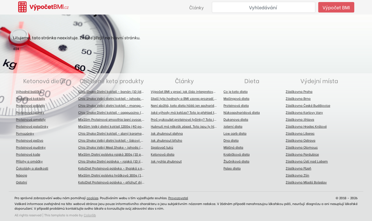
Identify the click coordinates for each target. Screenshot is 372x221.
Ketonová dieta (44, 80)
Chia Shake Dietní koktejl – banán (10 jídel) (111, 91)
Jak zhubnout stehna (167, 133)
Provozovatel (178, 197)
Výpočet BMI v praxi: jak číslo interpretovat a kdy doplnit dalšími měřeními (186, 91)
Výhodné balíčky (29, 91)
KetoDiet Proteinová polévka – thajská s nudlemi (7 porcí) (113, 168)
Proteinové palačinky (32, 126)
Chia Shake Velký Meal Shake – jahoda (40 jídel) (113, 147)
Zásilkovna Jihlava (300, 119)
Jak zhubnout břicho (166, 140)
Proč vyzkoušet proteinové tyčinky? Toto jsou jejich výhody (186, 119)
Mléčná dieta (233, 147)
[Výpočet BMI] (47, 7)
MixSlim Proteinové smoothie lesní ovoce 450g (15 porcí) (113, 119)
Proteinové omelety (31, 119)
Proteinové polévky (30, 105)
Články (196, 7)
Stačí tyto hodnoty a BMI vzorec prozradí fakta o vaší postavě (186, 98)
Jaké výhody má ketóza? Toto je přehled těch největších (186, 112)
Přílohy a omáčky (29, 161)
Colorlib (90, 215)
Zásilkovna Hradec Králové (306, 126)
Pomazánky (25, 133)
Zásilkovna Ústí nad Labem (307, 161)
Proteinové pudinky (31, 147)
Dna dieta (231, 140)
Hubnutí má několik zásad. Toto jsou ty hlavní (186, 126)
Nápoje (21, 175)
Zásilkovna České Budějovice (308, 105)
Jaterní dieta (232, 126)
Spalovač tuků (162, 147)
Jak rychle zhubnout (166, 161)
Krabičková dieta (236, 154)
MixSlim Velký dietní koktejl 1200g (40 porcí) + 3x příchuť (113, 126)
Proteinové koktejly (30, 98)
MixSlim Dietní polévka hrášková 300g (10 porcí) (113, 175)
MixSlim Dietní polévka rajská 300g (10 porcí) (113, 154)
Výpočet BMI (336, 7)
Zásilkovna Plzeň (298, 168)
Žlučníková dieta (236, 161)
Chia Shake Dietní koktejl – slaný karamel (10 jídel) (113, 133)
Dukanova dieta (235, 119)
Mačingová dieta (236, 98)
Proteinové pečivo (29, 140)
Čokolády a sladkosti (32, 168)
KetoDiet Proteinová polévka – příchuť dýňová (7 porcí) (113, 182)
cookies (92, 197)
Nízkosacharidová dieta (241, 112)
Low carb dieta (234, 133)
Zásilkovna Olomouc (302, 147)
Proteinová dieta (236, 105)
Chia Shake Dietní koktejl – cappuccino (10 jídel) (113, 112)
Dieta (251, 80)
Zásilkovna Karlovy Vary (304, 112)
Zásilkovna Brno (298, 98)
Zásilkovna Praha (299, 91)
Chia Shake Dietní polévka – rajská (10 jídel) (112, 161)
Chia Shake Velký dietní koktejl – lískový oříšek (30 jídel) (113, 140)
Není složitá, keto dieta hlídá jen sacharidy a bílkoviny (186, 105)
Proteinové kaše (28, 154)
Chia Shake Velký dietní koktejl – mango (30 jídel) (113, 105)
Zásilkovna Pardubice (302, 154)
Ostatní (21, 182)
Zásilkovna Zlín (297, 175)
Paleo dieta (232, 168)
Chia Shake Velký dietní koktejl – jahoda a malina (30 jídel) (113, 98)
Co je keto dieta (235, 91)
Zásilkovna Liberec (300, 133)
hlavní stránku (125, 37)
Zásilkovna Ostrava (300, 140)
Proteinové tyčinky (30, 112)
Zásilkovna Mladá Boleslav (306, 182)
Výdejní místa (319, 80)
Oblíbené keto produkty (112, 80)
